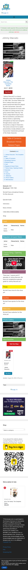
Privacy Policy (7, 547)
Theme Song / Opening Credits (13, 168)
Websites (7, 176)
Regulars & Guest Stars (11, 166)
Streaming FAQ (7, 552)
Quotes (7, 174)
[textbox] (14, 430)
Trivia (6, 172)
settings (16, 564)
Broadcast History (10, 160)
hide (17, 151)
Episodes (7, 170)
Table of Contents (9, 158)
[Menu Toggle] (14, 17)
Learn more (16, 32)
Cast (6, 164)
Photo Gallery (9, 177)
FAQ (4, 549)
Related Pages (8, 162)
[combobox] (14, 429)
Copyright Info (7, 542)
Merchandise (8, 179)
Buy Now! (8, 92)
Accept (4, 567)
